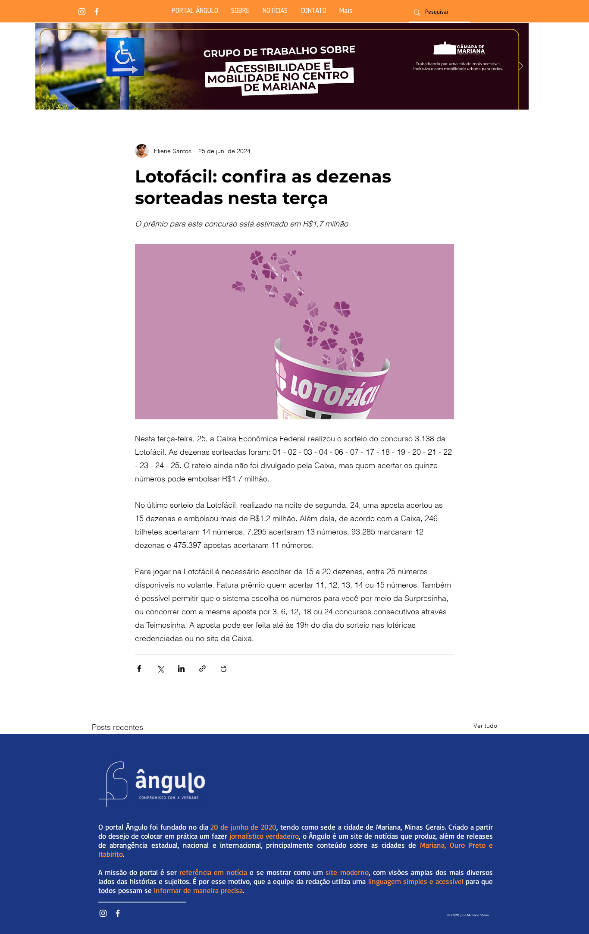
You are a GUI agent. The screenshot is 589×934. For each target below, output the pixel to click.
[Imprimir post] (223, 668)
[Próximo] (521, 67)
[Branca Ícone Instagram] (82, 11)
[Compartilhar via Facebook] (139, 668)
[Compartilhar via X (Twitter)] (160, 668)
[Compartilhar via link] (202, 668)
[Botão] (281, 66)
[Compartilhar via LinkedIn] (181, 668)
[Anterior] (43, 67)
